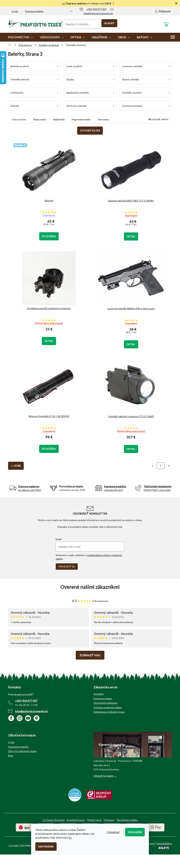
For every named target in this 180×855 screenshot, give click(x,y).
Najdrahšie (59, 119)
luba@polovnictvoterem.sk (31, 711)
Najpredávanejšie (81, 119)
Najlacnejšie (39, 119)
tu (70, 837)
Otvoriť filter (90, 130)
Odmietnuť (113, 832)
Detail (131, 236)
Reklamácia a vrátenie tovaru (109, 711)
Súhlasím (135, 832)
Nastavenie (46, 846)
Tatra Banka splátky (127, 820)
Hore (17, 465)
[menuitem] (20, 37)
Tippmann (108, 820)
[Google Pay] (156, 827)
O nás (15, 11)
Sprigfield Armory (75, 820)
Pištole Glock (94, 820)
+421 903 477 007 (26, 700)
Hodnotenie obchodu (90, 587)
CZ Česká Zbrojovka (54, 820)
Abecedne (103, 119)
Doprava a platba (34, 11)
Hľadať (109, 23)
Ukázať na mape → (105, 775)
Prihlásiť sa (67, 566)
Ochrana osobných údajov (108, 707)
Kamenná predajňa (18, 746)
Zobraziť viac (90, 655)
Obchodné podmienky (106, 702)
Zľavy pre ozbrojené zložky (22, 751)
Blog (10, 755)
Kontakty (99, 693)
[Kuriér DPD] (24, 827)
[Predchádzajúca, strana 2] (161, 466)
